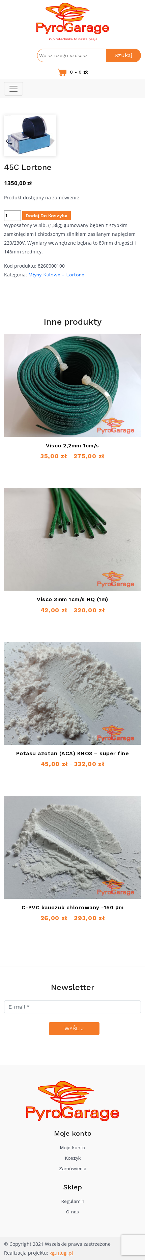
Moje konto (72, 1147)
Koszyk (73, 1158)
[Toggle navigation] (13, 89)
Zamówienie (72, 1168)
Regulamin (72, 1201)
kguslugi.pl (61, 1253)
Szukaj (123, 55)
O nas (72, 1211)
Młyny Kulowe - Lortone (56, 274)
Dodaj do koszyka (46, 215)
